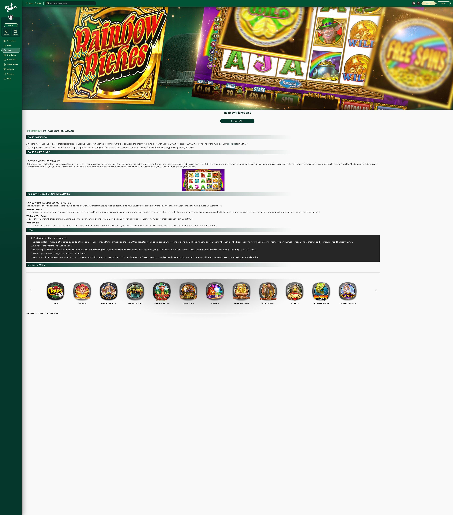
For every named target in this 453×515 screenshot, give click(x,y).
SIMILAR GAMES (67, 131)
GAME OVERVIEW (33, 131)
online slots (232, 144)
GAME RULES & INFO (51, 131)
